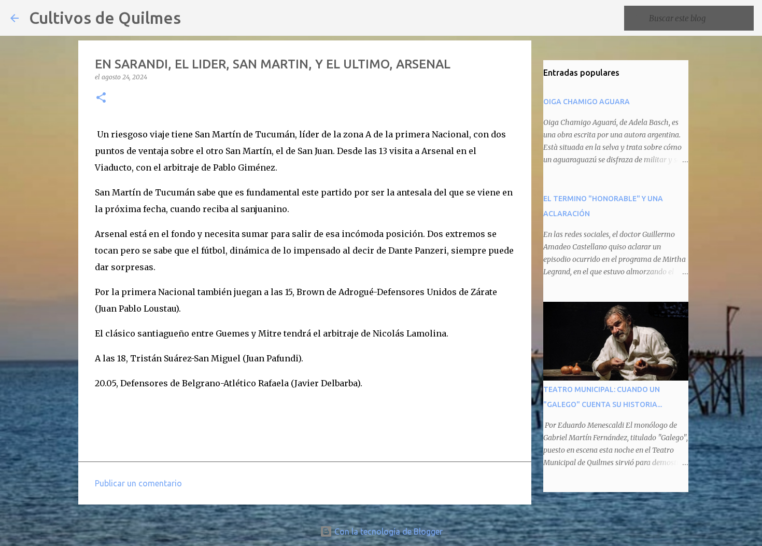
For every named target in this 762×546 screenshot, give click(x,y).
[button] (101, 98)
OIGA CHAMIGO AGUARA (586, 101)
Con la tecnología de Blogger (387, 531)
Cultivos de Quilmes (105, 17)
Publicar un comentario (138, 483)
